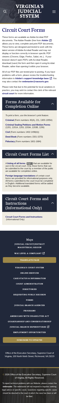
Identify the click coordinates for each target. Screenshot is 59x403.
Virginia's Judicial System (29, 10)
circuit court (8, 93)
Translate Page (29, 260)
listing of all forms (16, 163)
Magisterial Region (30, 247)
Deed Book (10, 136)
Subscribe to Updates (29, 340)
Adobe (45, 40)
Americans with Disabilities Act (29, 316)
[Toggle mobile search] (5, 11)
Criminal (9, 120)
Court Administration (29, 283)
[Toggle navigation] (54, 12)
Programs (29, 310)
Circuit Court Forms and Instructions (23, 217)
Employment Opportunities (29, 332)
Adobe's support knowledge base (32, 78)
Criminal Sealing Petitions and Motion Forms (27, 125)
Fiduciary (10, 141)
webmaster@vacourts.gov (35, 81)
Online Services (29, 273)
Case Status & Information (29, 278)
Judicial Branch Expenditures (28, 326)
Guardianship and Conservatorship (29, 321)
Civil (7, 132)
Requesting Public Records (29, 294)
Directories (29, 289)
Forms (29, 300)
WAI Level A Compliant (28, 253)
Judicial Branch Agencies (29, 305)
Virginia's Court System (29, 267)
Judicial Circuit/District (29, 244)
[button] (29, 103)
